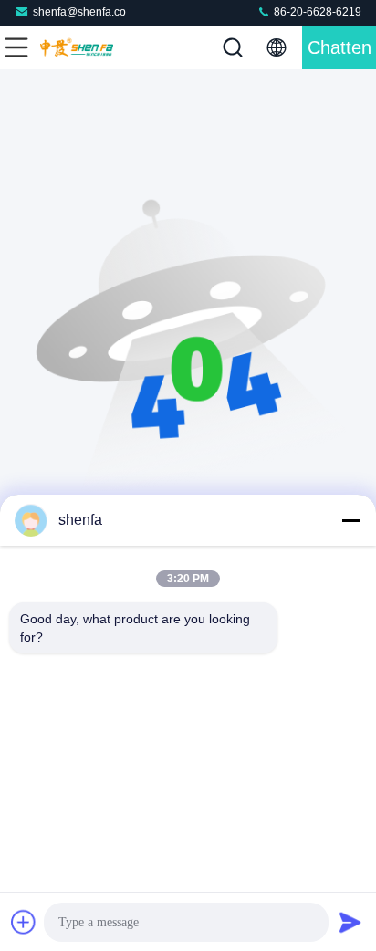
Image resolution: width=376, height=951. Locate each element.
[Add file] (24, 922)
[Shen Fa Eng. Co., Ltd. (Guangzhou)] (76, 47)
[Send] (350, 922)
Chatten (339, 47)
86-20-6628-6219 (316, 11)
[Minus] (350, 520)
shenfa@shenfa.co (79, 11)
